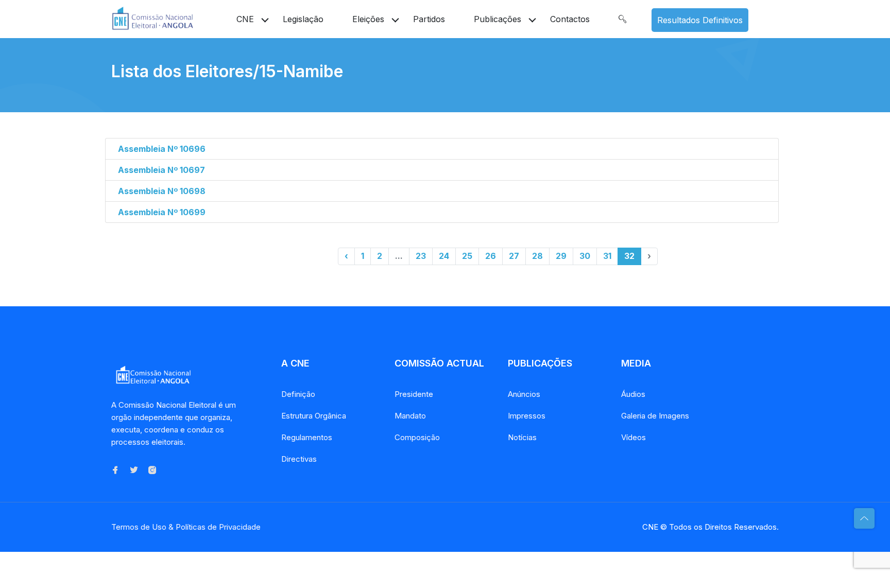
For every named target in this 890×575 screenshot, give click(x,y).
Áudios (633, 394)
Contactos (570, 19)
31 (607, 256)
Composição (417, 437)
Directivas (299, 459)
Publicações (497, 19)
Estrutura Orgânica (313, 416)
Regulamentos (306, 437)
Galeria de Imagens (655, 416)
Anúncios (524, 394)
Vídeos (633, 437)
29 (561, 256)
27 (514, 256)
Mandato (410, 416)
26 (490, 256)
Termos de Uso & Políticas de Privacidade (186, 527)
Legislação (303, 19)
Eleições (368, 19)
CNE (245, 19)
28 (537, 256)
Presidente (414, 394)
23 (421, 256)
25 (467, 256)
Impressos (526, 416)
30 (584, 256)
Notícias (522, 437)
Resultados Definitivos (700, 20)
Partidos (429, 19)
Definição (298, 394)
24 (444, 256)
